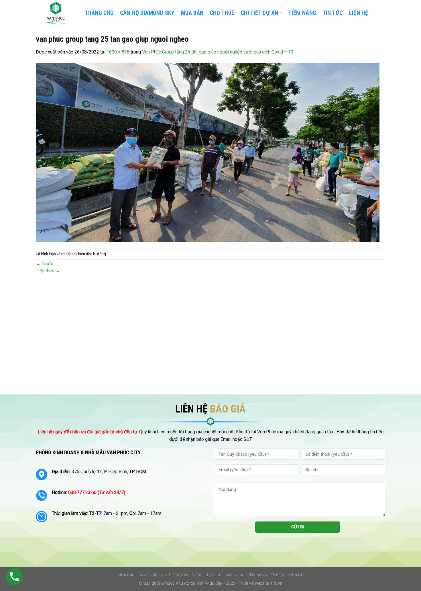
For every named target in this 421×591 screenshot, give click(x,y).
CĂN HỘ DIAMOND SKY (147, 12)
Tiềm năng (257, 575)
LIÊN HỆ (358, 12)
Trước (44, 263)
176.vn (276, 583)
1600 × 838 (118, 52)
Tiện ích (214, 575)
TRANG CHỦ (99, 12)
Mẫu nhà (234, 575)
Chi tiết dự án (175, 575)
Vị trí (197, 575)
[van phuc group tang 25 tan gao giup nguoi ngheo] (207, 152)
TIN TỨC (333, 12)
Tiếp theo (48, 270)
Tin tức (278, 575)
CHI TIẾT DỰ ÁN (259, 12)
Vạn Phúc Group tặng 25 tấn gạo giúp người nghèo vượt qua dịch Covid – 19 (217, 52)
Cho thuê (222, 12)
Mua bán (192, 12)
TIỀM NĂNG (302, 12)
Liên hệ (296, 575)
